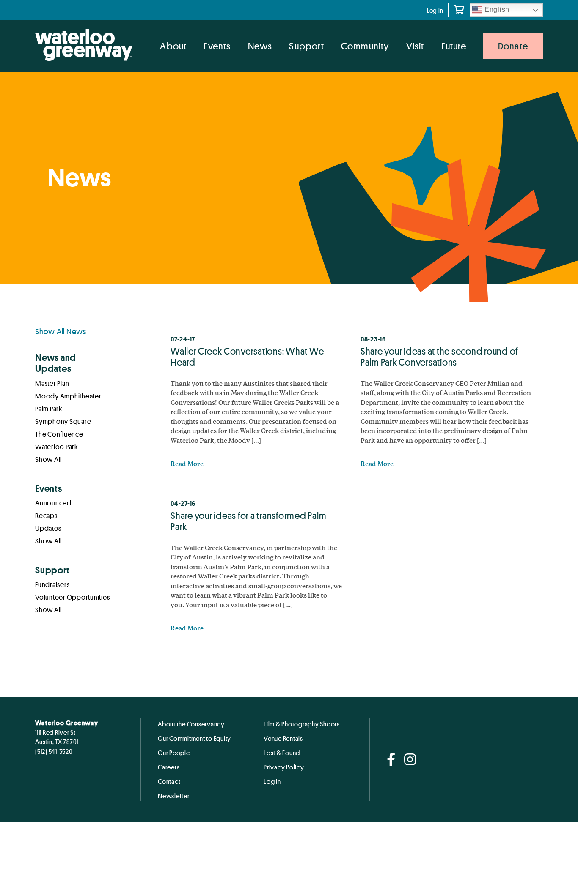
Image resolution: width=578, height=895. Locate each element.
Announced (53, 503)
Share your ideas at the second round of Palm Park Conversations (439, 356)
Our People (174, 752)
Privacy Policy (284, 767)
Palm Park (48, 409)
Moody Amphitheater (68, 396)
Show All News (60, 331)
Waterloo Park (56, 447)
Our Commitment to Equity (194, 738)
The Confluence (59, 434)
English (495, 9)
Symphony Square (63, 421)
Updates (48, 528)
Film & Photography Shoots (302, 724)
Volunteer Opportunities (72, 597)
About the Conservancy (191, 724)
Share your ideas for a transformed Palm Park (248, 521)
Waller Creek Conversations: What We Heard (247, 356)
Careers (168, 767)
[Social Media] (391, 760)
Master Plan (52, 383)
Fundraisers (52, 585)
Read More (187, 463)
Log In (435, 10)
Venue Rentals (283, 738)
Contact (169, 781)
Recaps (46, 516)
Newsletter (174, 795)
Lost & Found (282, 752)
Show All (48, 460)
